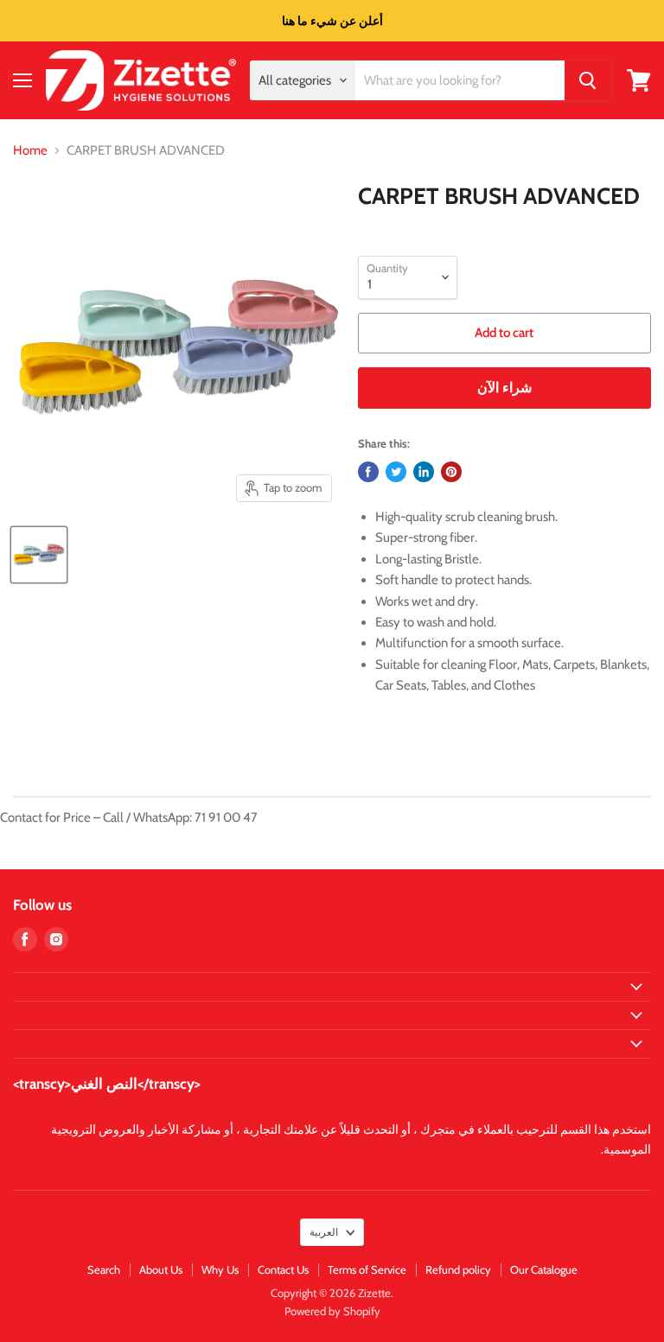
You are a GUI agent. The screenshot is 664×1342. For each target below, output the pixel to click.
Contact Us (283, 1269)
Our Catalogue (544, 1269)
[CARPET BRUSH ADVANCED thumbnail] (39, 554)
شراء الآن (504, 387)
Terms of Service (367, 1269)
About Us (160, 1269)
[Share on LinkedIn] (423, 471)
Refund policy (458, 1269)
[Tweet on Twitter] (396, 471)
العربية (324, 1231)
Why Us (220, 1269)
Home (30, 150)
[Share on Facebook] (368, 471)
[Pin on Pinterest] (451, 471)
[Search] (588, 80)
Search (103, 1269)
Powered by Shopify (332, 1311)
